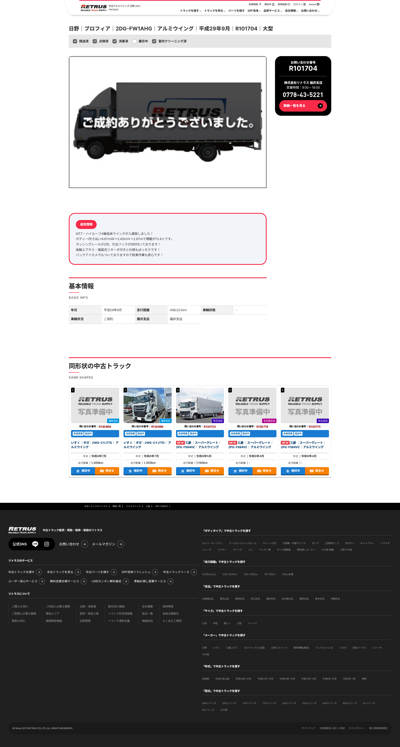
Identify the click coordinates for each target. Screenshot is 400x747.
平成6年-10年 (329, 679)
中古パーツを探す (97, 572)
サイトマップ (308, 728)
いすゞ (216, 647)
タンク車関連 (284, 549)
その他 (205, 654)
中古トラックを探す (21, 572)
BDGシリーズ (350, 703)
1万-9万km (270, 574)
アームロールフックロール (242, 543)
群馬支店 (239, 598)
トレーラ (206, 549)
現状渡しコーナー (306, 549)
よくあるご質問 (171, 620)
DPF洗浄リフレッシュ (136, 572)
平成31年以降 (222, 679)
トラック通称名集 (119, 620)
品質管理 (85, 620)
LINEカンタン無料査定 (106, 581)
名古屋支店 (287, 598)
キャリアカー (367, 543)
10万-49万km (251, 574)
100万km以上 (209, 574)
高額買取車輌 (54, 620)
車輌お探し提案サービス (150, 581)
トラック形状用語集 (120, 613)
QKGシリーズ (209, 703)
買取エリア (52, 613)
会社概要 (147, 606)
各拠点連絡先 (170, 613)
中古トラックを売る (60, 572)
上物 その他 (346, 549)
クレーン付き (269, 543)
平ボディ (349, 543)
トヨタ (342, 647)
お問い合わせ (69, 544)
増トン (227, 623)
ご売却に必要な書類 (58, 606)
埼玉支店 (255, 598)
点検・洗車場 (88, 606)
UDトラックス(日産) (254, 647)
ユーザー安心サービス (23, 581)
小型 (204, 623)
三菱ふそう (232, 647)
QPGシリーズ (229, 703)
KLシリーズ (369, 703)
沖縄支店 (335, 598)
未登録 (205, 679)
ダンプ (315, 543)
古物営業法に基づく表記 (332, 728)
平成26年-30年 (243, 679)
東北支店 (224, 598)
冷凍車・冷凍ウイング (294, 543)
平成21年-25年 (265, 679)
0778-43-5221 (303, 95)
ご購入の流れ (20, 606)
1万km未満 (287, 574)
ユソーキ (377, 647)
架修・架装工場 (89, 613)
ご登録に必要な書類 (24, 613)
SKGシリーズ (289, 703)
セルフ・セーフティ (212, 543)
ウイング (237, 549)
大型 (239, 623)
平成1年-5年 (349, 679)
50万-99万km (229, 574)
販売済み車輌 (116, 606)
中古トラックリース (176, 572)
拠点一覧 (147, 613)
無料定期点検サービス (64, 581)
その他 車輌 (327, 549)
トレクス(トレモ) (324, 647)
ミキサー (222, 549)
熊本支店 (319, 598)
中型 (215, 623)
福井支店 (270, 598)
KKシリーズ (208, 710)
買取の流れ (18, 620)
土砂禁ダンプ (332, 543)
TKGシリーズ (249, 703)
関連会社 (147, 620)
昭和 (364, 679)
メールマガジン (103, 544)
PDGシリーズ (309, 703)
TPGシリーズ (269, 703)
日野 (204, 647)
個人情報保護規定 (378, 728)
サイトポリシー (357, 728)
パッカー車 (265, 549)
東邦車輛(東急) (301, 647)
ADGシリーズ (330, 703)
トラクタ (385, 543)
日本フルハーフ (279, 647)
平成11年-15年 (308, 679)
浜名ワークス (359, 647)
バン (250, 549)
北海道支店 (208, 598)
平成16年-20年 (287, 679)
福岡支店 (304, 598)
